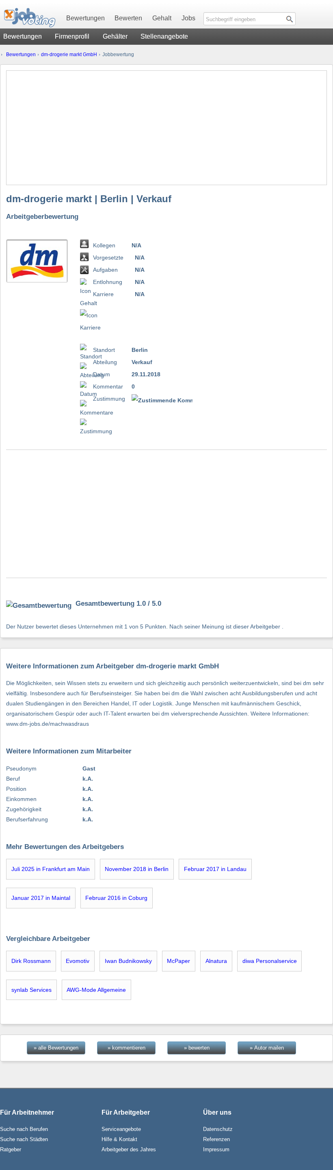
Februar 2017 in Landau (215, 869)
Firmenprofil (72, 36)
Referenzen (216, 1139)
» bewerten (197, 1048)
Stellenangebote (164, 36)
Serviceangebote (121, 1129)
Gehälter (115, 36)
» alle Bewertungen (56, 1048)
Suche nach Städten (24, 1139)
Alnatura (216, 961)
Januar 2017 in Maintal (40, 898)
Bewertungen (85, 18)
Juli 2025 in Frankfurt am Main (50, 869)
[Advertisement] (166, 128)
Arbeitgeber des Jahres (129, 1149)
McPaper (178, 961)
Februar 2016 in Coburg (116, 898)
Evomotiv (77, 961)
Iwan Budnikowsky (128, 961)
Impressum (216, 1149)
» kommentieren (126, 1048)
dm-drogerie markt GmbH (69, 54)
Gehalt (161, 18)
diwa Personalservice (269, 961)
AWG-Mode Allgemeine (96, 990)
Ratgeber (10, 1149)
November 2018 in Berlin (137, 869)
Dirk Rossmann (31, 961)
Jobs (188, 18)
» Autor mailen (267, 1048)
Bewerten (128, 18)
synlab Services (31, 990)
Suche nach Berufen (24, 1129)
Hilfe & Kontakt (119, 1139)
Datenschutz (218, 1129)
